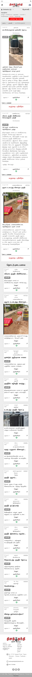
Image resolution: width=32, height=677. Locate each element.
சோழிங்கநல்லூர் (4, 16)
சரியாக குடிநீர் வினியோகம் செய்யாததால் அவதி (11, 117)
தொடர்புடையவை (16, 265)
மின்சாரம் (19, 646)
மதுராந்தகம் (15, 14)
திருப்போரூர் (17, 16)
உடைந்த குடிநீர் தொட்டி (14, 410)
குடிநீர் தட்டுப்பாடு (11, 506)
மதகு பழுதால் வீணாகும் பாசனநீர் (14, 450)
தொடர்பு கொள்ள (7, 646)
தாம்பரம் (11, 16)
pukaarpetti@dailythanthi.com (16, 661)
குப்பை (19, 650)
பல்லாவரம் (22, 14)
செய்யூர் (3, 14)
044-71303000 (12, 664)
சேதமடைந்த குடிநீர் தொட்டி (15, 560)
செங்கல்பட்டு (9, 14)
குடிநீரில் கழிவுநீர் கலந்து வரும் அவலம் (14, 384)
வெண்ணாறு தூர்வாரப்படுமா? (10, 586)
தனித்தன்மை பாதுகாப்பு (6, 649)
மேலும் (16, 285)
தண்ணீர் (10, 23)
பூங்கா (18, 651)
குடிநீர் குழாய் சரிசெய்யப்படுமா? (11, 478)
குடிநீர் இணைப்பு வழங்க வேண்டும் (14, 534)
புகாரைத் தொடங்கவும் (16, 19)
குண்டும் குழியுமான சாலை (15, 357)
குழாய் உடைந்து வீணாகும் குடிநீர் (13, 188)
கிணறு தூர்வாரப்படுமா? (13, 614)
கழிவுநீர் (19, 648)
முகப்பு (4, 23)
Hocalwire (16, 675)
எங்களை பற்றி (6, 644)
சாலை (19, 643)
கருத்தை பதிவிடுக (16, 107)
